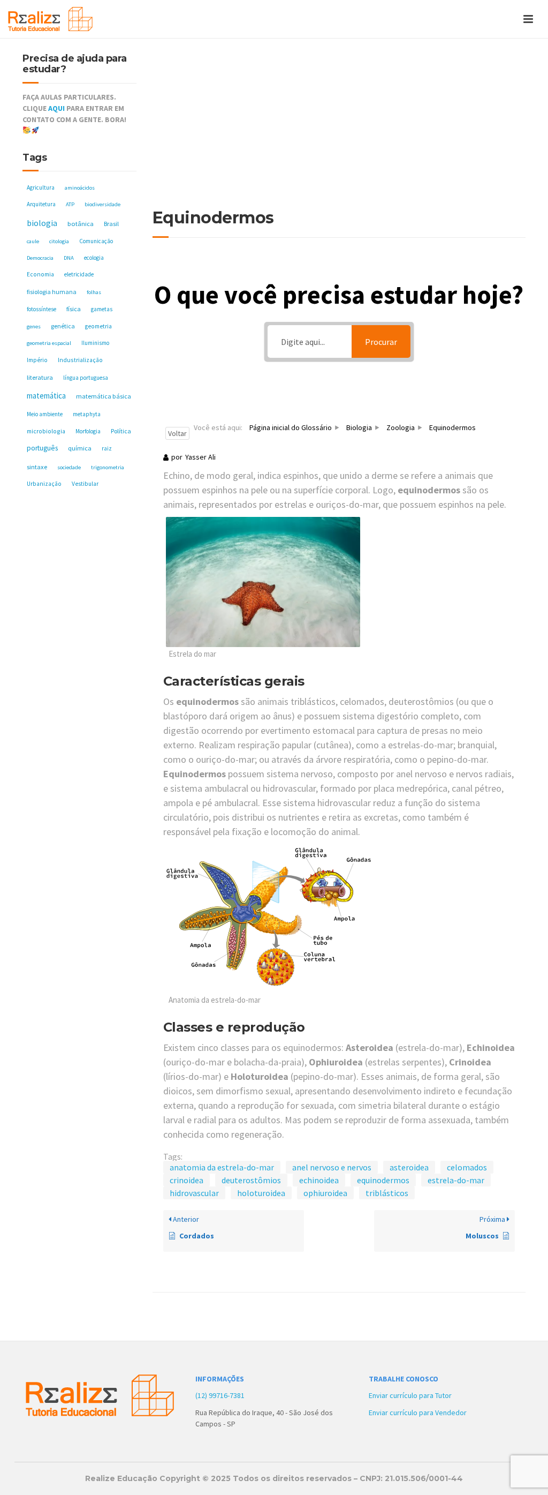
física (73, 309)
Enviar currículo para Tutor (410, 1395)
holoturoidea (261, 1193)
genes (34, 326)
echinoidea (319, 1180)
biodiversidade (102, 204)
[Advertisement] (339, 129)
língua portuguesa (85, 377)
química (80, 448)
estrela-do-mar (456, 1180)
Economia (40, 274)
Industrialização (80, 360)
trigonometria (107, 467)
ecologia (94, 257)
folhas (94, 292)
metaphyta (87, 414)
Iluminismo (95, 343)
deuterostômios (251, 1180)
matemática (46, 395)
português (42, 448)
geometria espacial (49, 343)
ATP (70, 204)
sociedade (69, 467)
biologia (42, 222)
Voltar (177, 433)
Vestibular (85, 483)
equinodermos (383, 1180)
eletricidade (79, 274)
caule (33, 241)
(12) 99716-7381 (220, 1395)
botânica (80, 224)
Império (37, 360)
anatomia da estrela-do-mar (222, 1167)
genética (63, 326)
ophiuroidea (325, 1193)
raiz (107, 448)
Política (121, 431)
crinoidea (186, 1180)
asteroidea (409, 1167)
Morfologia (88, 431)
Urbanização (44, 483)
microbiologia (46, 431)
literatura (40, 377)
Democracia (40, 257)
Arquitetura (41, 204)
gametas (101, 309)
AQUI (56, 108)
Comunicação (96, 241)
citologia (59, 241)
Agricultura (41, 187)
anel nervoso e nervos (331, 1167)
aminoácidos (80, 187)
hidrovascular (194, 1193)
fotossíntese (41, 309)
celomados (467, 1167)
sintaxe (37, 467)
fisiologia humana (52, 292)
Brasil (111, 224)
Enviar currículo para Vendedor (418, 1412)
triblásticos (387, 1193)
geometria (98, 326)
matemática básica (103, 396)
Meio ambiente (45, 414)
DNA (69, 257)
